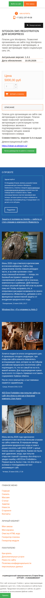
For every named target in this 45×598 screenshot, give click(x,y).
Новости (6, 507)
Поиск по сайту (9, 560)
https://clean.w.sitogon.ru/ (14, 146)
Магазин (6, 497)
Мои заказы (30, 4)
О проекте (6, 511)
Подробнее (11, 210)
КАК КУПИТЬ (25, 14)
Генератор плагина (11, 537)
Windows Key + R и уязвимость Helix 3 (19, 309)
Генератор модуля (10, 541)
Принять (5, 595)
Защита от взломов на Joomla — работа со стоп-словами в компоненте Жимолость (22, 220)
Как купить (7, 553)
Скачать (5, 494)
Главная (6, 491)
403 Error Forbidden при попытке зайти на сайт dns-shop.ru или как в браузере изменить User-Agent (21, 396)
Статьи (5, 501)
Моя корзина (8, 530)
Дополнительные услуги (13, 557)
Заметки (6, 504)
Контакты (6, 514)
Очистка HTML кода (11, 533)
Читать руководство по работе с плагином (19, 151)
